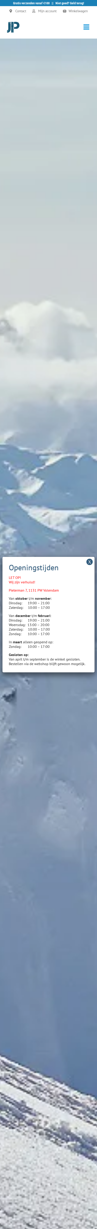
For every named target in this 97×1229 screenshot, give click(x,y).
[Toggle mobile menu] (86, 27)
